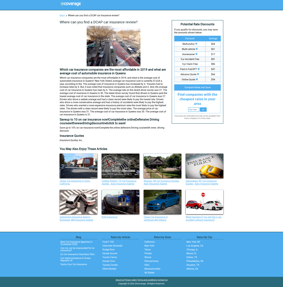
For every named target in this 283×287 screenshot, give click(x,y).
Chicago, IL (192, 249)
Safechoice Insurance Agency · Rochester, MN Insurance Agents (76, 218)
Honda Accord (109, 253)
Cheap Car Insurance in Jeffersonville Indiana (156, 218)
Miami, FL (191, 253)
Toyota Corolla (110, 265)
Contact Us (162, 280)
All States (149, 272)
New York (149, 245)
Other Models (109, 268)
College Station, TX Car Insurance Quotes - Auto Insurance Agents (119, 182)
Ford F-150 (108, 241)
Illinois (147, 257)
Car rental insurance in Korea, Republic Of (75, 259)
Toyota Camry (109, 257)
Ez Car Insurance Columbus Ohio (77, 254)
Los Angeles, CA (194, 245)
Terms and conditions (147, 280)
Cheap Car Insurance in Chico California (75, 182)
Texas (147, 249)
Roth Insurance (109, 217)
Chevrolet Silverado (112, 245)
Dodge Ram (108, 249)
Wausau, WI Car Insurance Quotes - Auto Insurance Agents (162, 182)
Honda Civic (108, 261)
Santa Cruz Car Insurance (73, 264)
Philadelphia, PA (194, 261)
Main (62, 15)
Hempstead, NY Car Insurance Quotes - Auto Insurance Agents (202, 182)
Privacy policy (130, 280)
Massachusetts (152, 268)
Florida (148, 253)
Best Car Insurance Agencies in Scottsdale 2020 (76, 243)
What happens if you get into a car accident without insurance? (203, 218)
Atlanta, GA (192, 268)
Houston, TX (192, 265)
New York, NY (193, 241)
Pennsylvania (151, 261)
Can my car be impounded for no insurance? (77, 249)
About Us (120, 280)
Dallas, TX (191, 257)
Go (203, 109)
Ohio (146, 265)
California (149, 241)
